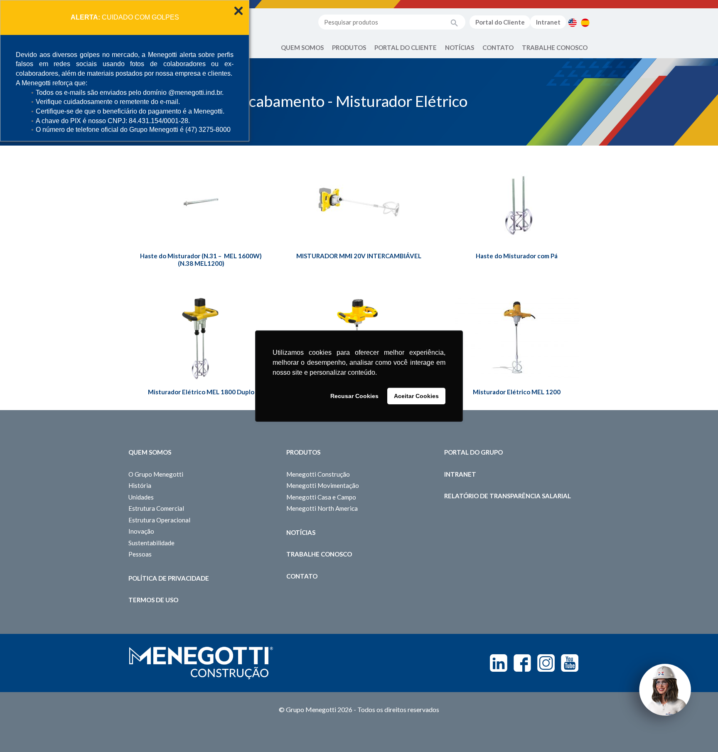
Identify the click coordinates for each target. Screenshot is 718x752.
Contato (498, 47)
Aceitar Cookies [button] (416, 396)
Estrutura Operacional (159, 520)
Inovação (141, 531)
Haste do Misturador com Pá (517, 256)
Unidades (141, 497)
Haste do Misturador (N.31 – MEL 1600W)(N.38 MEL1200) (201, 259)
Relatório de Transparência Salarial (507, 496)
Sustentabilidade (151, 543)
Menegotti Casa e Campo (321, 497)
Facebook (522, 663)
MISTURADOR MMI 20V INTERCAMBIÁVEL (358, 256)
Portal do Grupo (473, 452)
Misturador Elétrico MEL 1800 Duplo (201, 392)
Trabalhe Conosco (555, 47)
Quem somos (149, 452)
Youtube (569, 663)
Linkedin (498, 663)
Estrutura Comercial (156, 508)
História (139, 485)
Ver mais (201, 221)
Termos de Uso (153, 600)
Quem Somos (302, 47)
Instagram (546, 663)
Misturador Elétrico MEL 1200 (517, 392)
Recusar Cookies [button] (354, 396)
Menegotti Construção (318, 474)
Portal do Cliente (500, 22)
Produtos (349, 47)
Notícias (459, 47)
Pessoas (140, 554)
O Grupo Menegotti (155, 474)
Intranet (548, 22)
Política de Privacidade (168, 578)
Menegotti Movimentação (322, 485)
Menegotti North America (322, 508)
